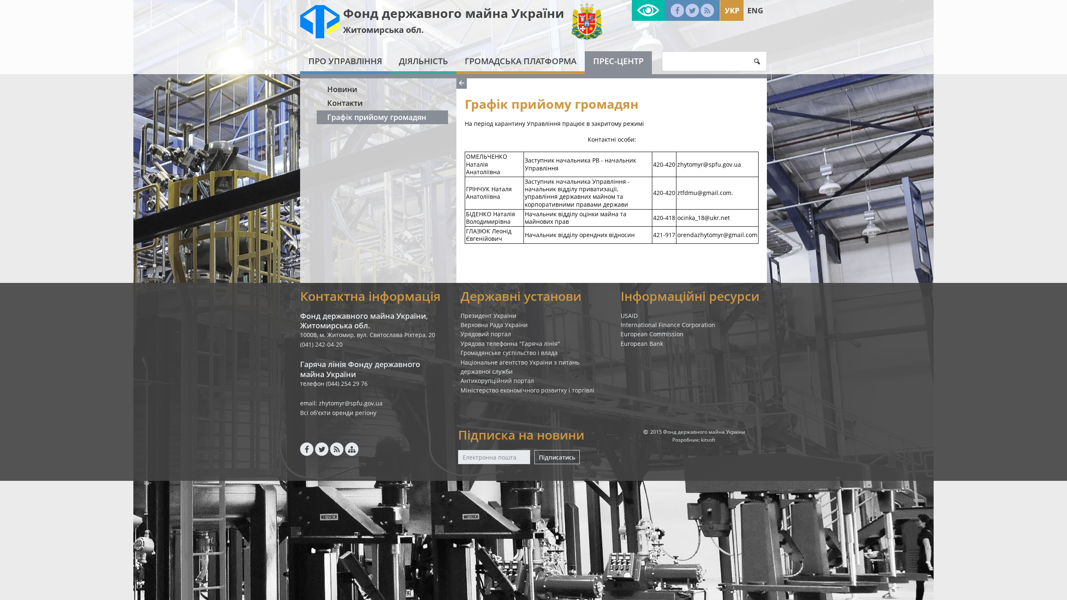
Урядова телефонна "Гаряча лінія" (510, 344)
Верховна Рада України (494, 325)
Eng (755, 10)
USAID (629, 316)
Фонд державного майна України (453, 13)
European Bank (642, 344)
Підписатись (557, 457)
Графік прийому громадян (376, 117)
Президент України (488, 316)
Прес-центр (618, 61)
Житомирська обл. (383, 29)
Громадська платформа (520, 61)
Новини (342, 89)
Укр (732, 10)
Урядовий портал (486, 334)
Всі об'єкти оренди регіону (338, 413)
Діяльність (423, 61)
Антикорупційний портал (497, 381)
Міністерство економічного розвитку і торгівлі (527, 390)
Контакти (345, 103)
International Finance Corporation (668, 325)
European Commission (652, 334)
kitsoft (708, 439)
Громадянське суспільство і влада (509, 353)
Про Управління (345, 61)
